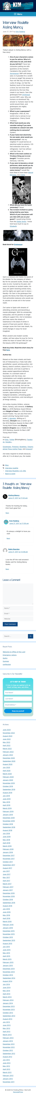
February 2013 (8, 1038)
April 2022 (6, 745)
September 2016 (9, 903)
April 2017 (6, 881)
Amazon (29, 449)
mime (23, 175)
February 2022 (8, 752)
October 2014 (8, 975)
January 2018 (8, 852)
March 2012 (7, 1072)
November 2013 (9, 1009)
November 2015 (9, 934)
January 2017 (8, 890)
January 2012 (8, 1079)
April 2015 (6, 956)
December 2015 (8, 931)
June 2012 (6, 1063)
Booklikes (23, 447)
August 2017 (7, 868)
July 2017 (6, 871)
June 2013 (7, 1025)
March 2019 (7, 808)
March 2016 (7, 921)
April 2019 (6, 805)
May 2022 (6, 742)
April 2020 (6, 771)
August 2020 (7, 764)
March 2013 (7, 1035)
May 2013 (6, 1028)
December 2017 (8, 855)
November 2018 (9, 821)
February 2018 (8, 849)
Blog (6, 465)
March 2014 (7, 997)
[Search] (30, 636)
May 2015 (6, 953)
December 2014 (9, 969)
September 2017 (9, 865)
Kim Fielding (14, 521)
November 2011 (8, 1082)
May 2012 (6, 1066)
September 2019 (9, 789)
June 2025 (7, 730)
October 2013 (8, 1013)
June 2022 (7, 739)
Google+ (8, 442)
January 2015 (8, 965)
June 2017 (6, 874)
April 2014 (6, 994)
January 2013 (8, 1041)
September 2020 (9, 761)
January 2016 (8, 928)
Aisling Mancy (13, 495)
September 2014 (9, 978)
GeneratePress (18, 1092)
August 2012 (7, 1057)
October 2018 (8, 824)
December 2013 (9, 1006)
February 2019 (8, 811)
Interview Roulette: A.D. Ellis (15, 471)
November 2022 (9, 733)
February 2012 (8, 1076)
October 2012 (8, 1050)
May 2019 (6, 802)
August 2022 (7, 736)
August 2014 (7, 981)
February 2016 (8, 925)
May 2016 (6, 915)
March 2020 (7, 774)
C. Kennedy (12, 418)
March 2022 (7, 749)
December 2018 (8, 818)
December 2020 (9, 758)
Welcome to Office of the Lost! (14, 652)
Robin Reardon (14, 549)
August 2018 (7, 830)
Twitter (11, 440)
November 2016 (9, 896)
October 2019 (8, 786)
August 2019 (7, 793)
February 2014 (8, 1000)
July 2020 (6, 767)
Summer (6, 661)
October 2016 (8, 899)
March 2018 (7, 846)
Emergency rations (10, 655)
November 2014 (9, 972)
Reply (7, 513)
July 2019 (6, 796)
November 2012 (9, 1047)
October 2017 (8, 862)
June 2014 (7, 987)
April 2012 (6, 1069)
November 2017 (9, 859)
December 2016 (9, 893)
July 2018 (6, 833)
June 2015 (6, 950)
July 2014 (6, 984)
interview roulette (11, 468)
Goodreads (7, 447)
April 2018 (6, 843)
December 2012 (8, 1044)
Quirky (5, 658)
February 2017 (8, 887)
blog (6, 440)
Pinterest (15, 447)
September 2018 (9, 827)
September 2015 (9, 940)
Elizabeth (13, 226)
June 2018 (6, 837)
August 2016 (7, 906)
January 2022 (8, 755)
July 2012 (6, 1060)
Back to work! (10, 474)
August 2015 (7, 943)
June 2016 (7, 912)
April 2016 (6, 918)
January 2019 (8, 815)
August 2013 (7, 1019)
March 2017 (7, 884)
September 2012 (9, 1053)
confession (7, 664)
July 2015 (6, 947)
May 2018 (6, 840)
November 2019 (9, 783)
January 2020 (8, 780)
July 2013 (6, 1022)
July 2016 (6, 909)
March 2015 (7, 959)
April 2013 (6, 1031)
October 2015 (8, 937)
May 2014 (6, 991)
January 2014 (8, 1003)
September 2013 (9, 1016)
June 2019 (7, 799)
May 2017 (6, 877)
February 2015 (8, 962)
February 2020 (8, 777)
